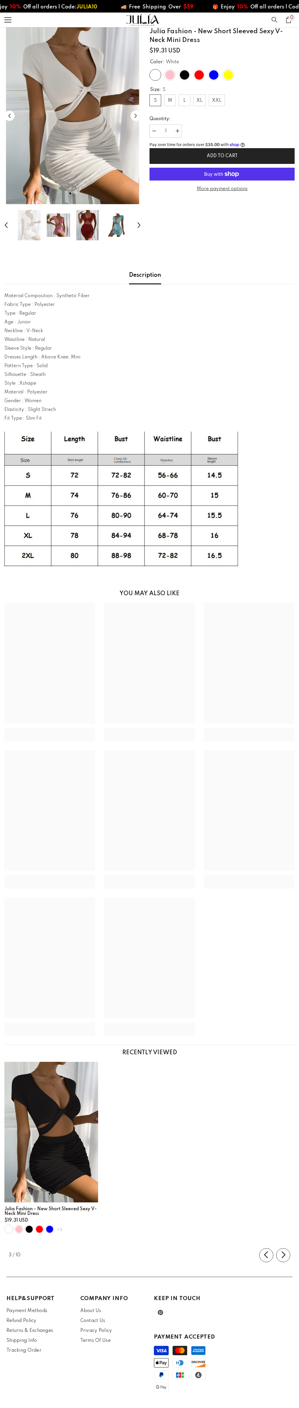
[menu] (7, 19)
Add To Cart (222, 156)
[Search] (274, 19)
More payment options (222, 189)
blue (49, 1229)
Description (145, 275)
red (39, 1229)
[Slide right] (283, 1255)
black (29, 1229)
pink (19, 1229)
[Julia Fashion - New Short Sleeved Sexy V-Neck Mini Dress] (51, 1132)
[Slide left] (266, 1255)
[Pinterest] (160, 1312)
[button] (9, 116)
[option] (72, 115)
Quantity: (160, 119)
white (8, 1229)
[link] (49, 730)
